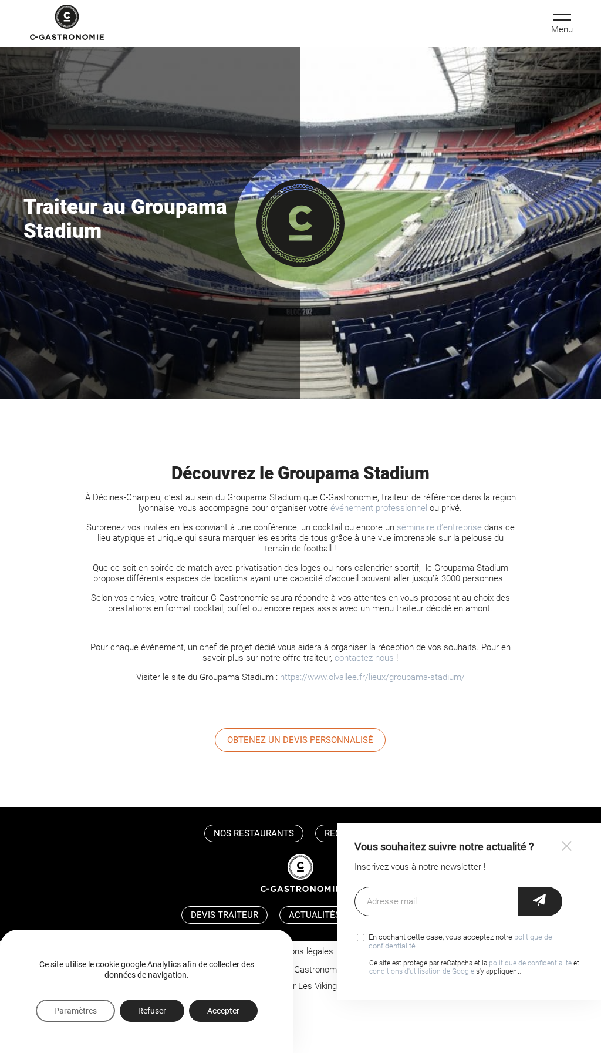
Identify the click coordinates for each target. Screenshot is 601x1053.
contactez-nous (364, 657)
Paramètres (75, 1010)
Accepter (223, 1010)
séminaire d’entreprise (439, 527)
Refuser (152, 1010)
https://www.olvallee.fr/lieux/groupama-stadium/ (372, 677)
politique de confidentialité (530, 963)
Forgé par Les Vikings (300, 986)
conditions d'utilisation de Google (421, 971)
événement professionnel (378, 508)
